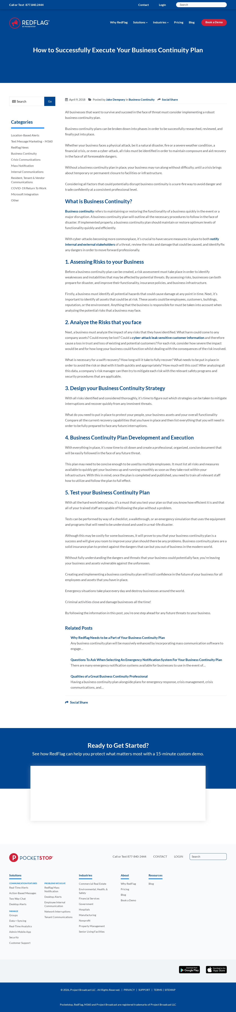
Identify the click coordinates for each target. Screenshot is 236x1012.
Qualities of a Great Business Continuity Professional (109, 676)
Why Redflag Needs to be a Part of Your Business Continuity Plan (118, 638)
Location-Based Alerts (25, 135)
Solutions (139, 22)
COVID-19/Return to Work (28, 188)
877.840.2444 (34, 4)
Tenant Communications (58, 917)
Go (50, 101)
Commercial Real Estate (92, 883)
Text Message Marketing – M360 (32, 141)
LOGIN (178, 856)
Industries (159, 22)
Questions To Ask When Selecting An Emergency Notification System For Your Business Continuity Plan (146, 660)
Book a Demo (214, 22)
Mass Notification (22, 165)
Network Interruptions (57, 911)
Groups (13, 915)
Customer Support (19, 942)
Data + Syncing (17, 920)
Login (162, 4)
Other (15, 200)
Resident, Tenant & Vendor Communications (28, 180)
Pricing (178, 22)
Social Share (170, 99)
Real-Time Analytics (20, 926)
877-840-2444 (136, 856)
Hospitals (84, 909)
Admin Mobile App (20, 931)
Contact (143, 4)
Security (14, 937)
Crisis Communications (26, 159)
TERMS (158, 989)
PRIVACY (129, 989)
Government (86, 903)
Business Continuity (24, 153)
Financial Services (89, 898)
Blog (192, 22)
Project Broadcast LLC (83, 989)
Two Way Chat (17, 898)
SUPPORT (144, 989)
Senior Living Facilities (92, 931)
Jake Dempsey (115, 99)
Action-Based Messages (22, 893)
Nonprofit (84, 920)
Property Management (92, 926)
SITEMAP (170, 989)
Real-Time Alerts (18, 887)
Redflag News (20, 147)
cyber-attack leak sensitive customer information (168, 338)
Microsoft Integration (25, 194)
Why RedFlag (119, 22)
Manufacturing (87, 915)
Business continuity (79, 211)
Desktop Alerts (17, 904)
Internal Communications (27, 171)
